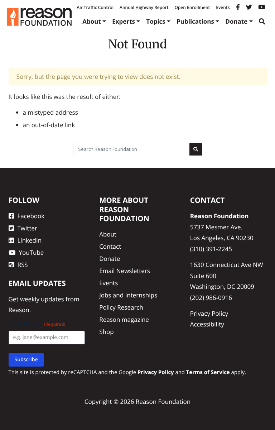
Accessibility (207, 324)
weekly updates (42, 299)
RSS (23, 265)
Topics (155, 21)
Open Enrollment (192, 7)
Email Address (37, 324)
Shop (106, 332)
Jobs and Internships (128, 295)
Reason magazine (124, 319)
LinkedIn (30, 240)
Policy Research (121, 307)
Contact (110, 246)
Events (223, 7)
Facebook (31, 216)
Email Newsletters (124, 271)
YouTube (31, 252)
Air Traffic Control (95, 7)
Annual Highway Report (144, 7)
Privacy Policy (209, 313)
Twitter (27, 228)
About (91, 21)
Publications (195, 21)
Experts (123, 21)
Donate (236, 21)
